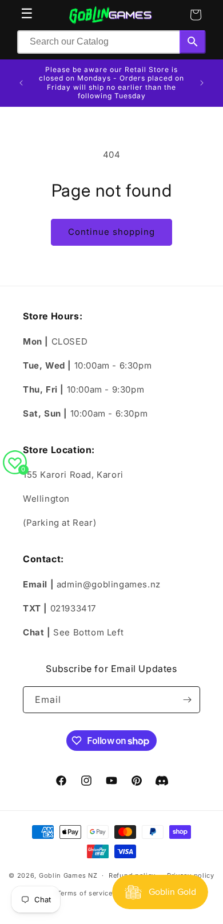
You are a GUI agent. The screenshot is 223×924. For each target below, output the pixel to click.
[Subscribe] (187, 699)
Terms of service (85, 893)
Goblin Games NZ (68, 875)
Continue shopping (111, 231)
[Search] (193, 42)
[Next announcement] (201, 82)
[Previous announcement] (21, 82)
